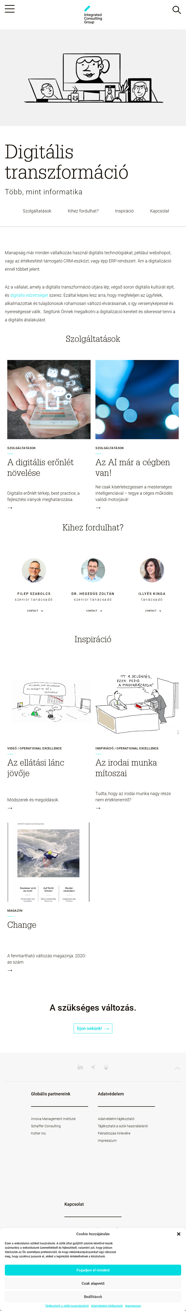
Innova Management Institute (53, 1119)
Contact (32, 611)
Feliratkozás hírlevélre (114, 1133)
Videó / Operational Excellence (34, 748)
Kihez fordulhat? (83, 211)
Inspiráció (124, 211)
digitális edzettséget (29, 295)
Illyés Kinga (152, 593)
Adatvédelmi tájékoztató (107, 1305)
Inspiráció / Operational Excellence (126, 748)
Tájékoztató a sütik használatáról (67, 1305)
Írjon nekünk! (90, 1028)
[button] (178, 1234)
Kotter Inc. (38, 1133)
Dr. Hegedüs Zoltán (93, 593)
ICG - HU (93, 15)
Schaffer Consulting (46, 1126)
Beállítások (93, 1297)
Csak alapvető (93, 1283)
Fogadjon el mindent (93, 1270)
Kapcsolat (159, 211)
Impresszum (133, 1305)
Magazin (14, 910)
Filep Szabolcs (34, 593)
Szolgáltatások (37, 211)
